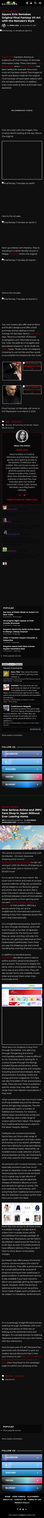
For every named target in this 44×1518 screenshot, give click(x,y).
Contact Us (20, 1500)
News (4, 11)
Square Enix (8, 57)
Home (7, 1497)
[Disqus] (22, 535)
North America (8, 428)
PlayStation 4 (12, 11)
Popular (19, 664)
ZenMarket (7, 958)
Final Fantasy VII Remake (23, 425)
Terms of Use (34, 1500)
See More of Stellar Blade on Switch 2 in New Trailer (21, 723)
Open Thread (18, 1497)
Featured (5, 806)
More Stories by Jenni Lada (22, 500)
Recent (11, 664)
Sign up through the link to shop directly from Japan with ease (22, 1359)
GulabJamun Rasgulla (21, 706)
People (5, 664)
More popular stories (12, 656)
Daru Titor (15, 672)
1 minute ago (17, 681)
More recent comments (12, 735)
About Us (7, 1500)
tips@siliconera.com (26, 1515)
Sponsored (14, 806)
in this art (13, 254)
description (35, 334)
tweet (5, 349)
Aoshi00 (14, 685)
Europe (9, 425)
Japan (36, 425)
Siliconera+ (33, 1497)
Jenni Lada (14, 25)
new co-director (28, 66)
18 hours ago (13, 702)
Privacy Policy (22, 1503)
